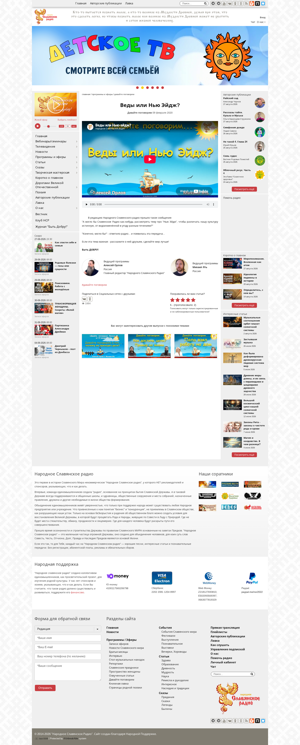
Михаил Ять (200, 267)
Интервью (115, 655)
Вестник (41, 214)
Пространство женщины (124, 671)
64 (68, 126)
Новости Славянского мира (126, 648)
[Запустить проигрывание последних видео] (56, 104)
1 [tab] (137, 87)
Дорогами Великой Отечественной (49, 185)
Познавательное (172, 643)
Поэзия (40, 192)
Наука (165, 676)
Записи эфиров (118, 644)
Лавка (129, 3)
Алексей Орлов (113, 265)
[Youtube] (224, 3)
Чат (253, 22)
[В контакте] (229, 3)
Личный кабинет (223, 662)
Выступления (169, 639)
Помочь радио (231, 197)
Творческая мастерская (52, 172)
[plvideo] (257, 3)
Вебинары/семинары (50, 141)
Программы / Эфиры (121, 639)
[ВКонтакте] (84, 299)
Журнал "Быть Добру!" (51, 226)
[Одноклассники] (90, 299)
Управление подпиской (228, 649)
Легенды (167, 705)
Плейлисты (219, 632)
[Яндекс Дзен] (240, 3)
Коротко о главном (49, 177)
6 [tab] (162, 87)
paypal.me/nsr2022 (252, 592)
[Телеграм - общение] (218, 3)
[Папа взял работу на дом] (196, 346)
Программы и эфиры (50, 157)
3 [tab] (147, 87)
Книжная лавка (118, 683)
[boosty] (251, 3)
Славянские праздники (124, 667)
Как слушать (220, 645)
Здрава (165, 660)
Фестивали (168, 635)
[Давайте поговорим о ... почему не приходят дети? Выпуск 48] (104, 346)
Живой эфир (41, 120)
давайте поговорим (95, 284)
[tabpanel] (150, 55)
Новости (41, 151)
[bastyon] (263, 3)
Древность (168, 668)
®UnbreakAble (71, 738)
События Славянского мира (179, 631)
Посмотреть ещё (244, 189)
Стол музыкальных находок (127, 659)
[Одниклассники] (235, 3)
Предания (167, 697)
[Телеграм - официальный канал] (213, 3)
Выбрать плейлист (67, 120)
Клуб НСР (42, 220)
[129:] (150, 55)
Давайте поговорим (139, 112)
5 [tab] (157, 87)
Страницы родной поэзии (125, 687)
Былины (166, 709)
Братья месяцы (118, 652)
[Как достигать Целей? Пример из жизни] (150, 346)
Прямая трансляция (225, 627)
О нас (39, 208)
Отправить (45, 687)
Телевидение (45, 146)
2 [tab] (142, 87)
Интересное (169, 684)
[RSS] (246, 3)
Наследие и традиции (175, 688)
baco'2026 (43, 739)
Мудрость (167, 672)
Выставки (167, 647)
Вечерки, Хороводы (174, 651)
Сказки (165, 701)
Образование (170, 664)
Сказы (39, 167)
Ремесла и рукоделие (175, 680)
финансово (77, 592)
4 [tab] (152, 87)
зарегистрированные (207, 308)
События (165, 627)
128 (61, 126)
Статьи (40, 162)
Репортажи (116, 663)
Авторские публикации (106, 3)
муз (73, 126)
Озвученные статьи (121, 675)
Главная (80, 3)
